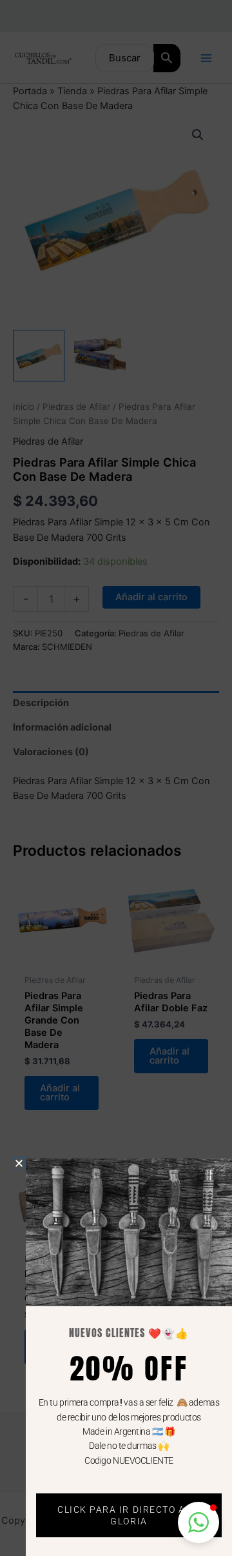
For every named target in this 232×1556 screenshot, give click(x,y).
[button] (198, 1522)
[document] (116, 778)
